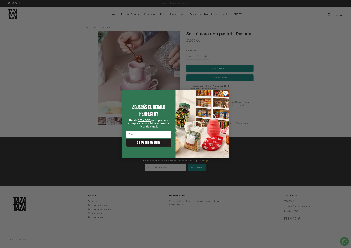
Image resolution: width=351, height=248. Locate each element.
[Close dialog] (225, 93)
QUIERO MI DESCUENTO (149, 143)
